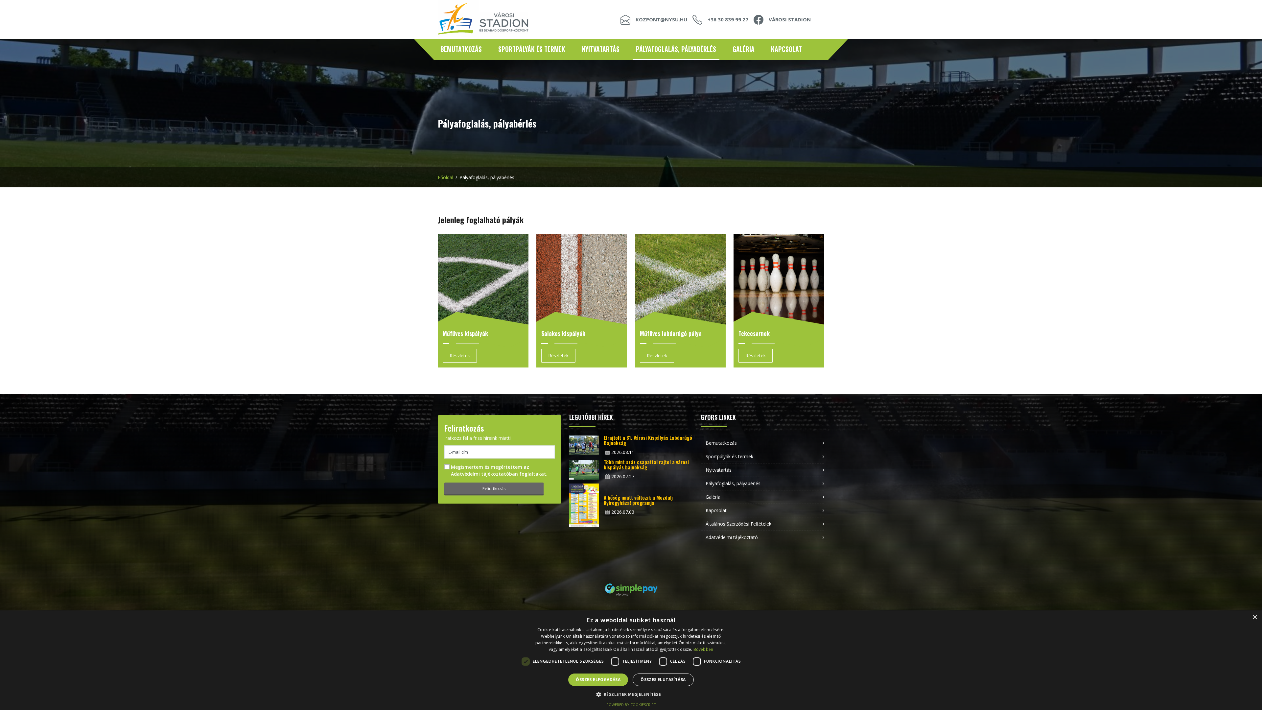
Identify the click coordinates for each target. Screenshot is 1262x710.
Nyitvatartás (600, 49)
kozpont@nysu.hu (661, 19)
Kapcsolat (786, 49)
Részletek (460, 355)
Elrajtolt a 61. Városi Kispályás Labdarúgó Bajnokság (648, 440)
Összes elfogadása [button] (598, 679)
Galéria (744, 49)
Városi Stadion (790, 19)
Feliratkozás (493, 488)
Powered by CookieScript (631, 704)
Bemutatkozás (461, 49)
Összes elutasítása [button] (663, 679)
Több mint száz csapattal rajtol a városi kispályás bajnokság (646, 464)
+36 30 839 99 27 (728, 19)
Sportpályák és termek (531, 49)
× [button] (1254, 617)
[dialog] (631, 660)
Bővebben (703, 649)
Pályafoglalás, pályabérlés (676, 49)
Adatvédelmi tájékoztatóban (484, 474)
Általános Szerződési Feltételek (738, 524)
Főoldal (445, 177)
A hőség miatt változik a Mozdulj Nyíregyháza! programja (638, 500)
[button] (631, 694)
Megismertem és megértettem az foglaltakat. (499, 470)
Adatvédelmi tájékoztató (732, 537)
